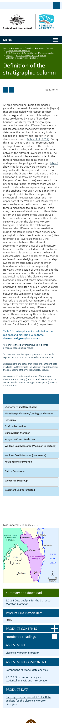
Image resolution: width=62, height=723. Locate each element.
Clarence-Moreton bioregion (18, 51)
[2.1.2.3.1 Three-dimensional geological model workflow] (5, 90)
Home (5, 48)
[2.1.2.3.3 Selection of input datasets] (11, 90)
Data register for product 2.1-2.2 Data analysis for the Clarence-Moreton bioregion (28, 700)
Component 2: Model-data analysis (27, 670)
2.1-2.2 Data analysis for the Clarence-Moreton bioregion (30, 53)
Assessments (16, 48)
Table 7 (54, 163)
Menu (7, 40)
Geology (9, 56)
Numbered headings (21, 636)
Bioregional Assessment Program (39, 48)
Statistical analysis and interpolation (31, 56)
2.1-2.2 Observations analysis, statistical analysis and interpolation (27, 678)
